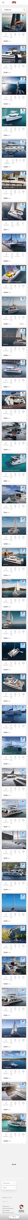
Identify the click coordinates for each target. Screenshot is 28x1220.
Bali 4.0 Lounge (8, 187)
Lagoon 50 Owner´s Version (12, 973)
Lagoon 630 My (8, 156)
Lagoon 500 (7, 1036)
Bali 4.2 (5, 344)
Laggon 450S (7, 124)
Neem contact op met (8, 1212)
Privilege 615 (7, 1067)
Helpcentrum (5, 1206)
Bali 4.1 (5, 313)
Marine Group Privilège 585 (12, 282)
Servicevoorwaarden (7, 1208)
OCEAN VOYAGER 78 (10, 30)
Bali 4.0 (5, 219)
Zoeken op (7, 10)
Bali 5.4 (5, 659)
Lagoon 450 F (7, 407)
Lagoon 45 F (7, 439)
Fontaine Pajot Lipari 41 (11, 502)
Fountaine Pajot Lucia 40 (11, 470)
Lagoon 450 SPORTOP (10, 533)
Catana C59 (7, 93)
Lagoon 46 (6, 910)
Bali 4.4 (5, 627)
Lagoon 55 (6, 879)
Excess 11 (6, 784)
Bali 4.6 (5, 564)
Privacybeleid (6, 1210)
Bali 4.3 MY (6, 62)
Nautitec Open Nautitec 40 (12, 376)
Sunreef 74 (8, 753)
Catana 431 (7, 721)
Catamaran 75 (8, 250)
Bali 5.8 (5, 690)
